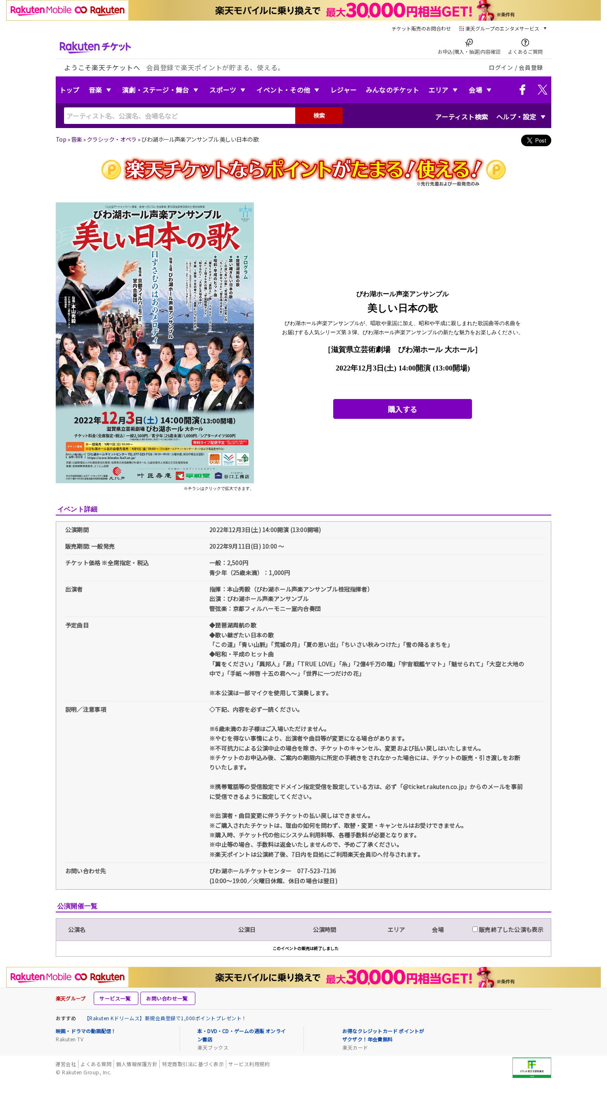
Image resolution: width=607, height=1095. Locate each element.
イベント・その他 (283, 90)
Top (61, 139)
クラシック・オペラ (112, 139)
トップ (69, 90)
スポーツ (222, 90)
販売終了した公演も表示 (510, 929)
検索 (319, 115)
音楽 (95, 90)
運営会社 (65, 1063)
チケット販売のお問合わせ (421, 28)
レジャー (343, 90)
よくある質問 (96, 1063)
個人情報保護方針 (136, 1063)
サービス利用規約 (249, 1063)
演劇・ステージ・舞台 (155, 90)
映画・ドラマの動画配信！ (86, 1030)
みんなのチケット (393, 90)
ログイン (501, 67)
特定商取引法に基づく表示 (193, 1063)
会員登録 (531, 67)
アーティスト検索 (461, 116)
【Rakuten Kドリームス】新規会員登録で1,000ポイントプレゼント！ (165, 1017)
